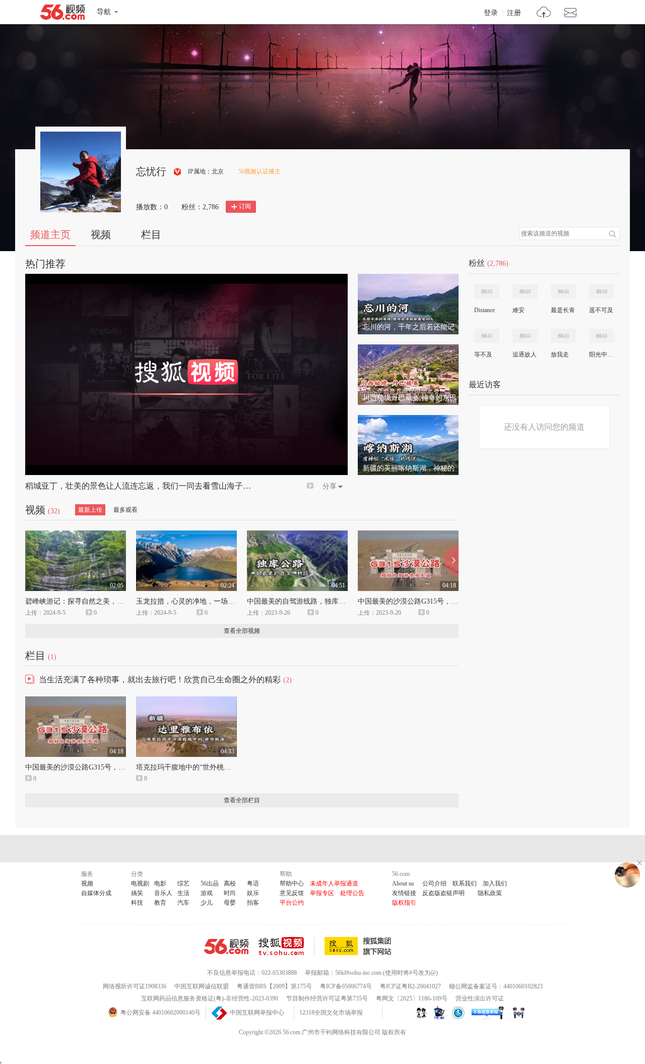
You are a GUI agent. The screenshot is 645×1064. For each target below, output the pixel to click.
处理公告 (352, 893)
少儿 (207, 902)
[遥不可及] (601, 291)
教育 (160, 902)
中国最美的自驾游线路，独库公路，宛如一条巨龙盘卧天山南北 (345, 601)
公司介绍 (434, 883)
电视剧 (140, 883)
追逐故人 (524, 354)
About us (403, 883)
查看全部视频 (242, 630)
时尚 (230, 893)
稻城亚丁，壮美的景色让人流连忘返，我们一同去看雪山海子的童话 (146, 486)
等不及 (483, 354)
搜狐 (360, 946)
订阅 (245, 206)
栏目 (151, 234)
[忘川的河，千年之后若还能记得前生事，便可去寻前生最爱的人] (408, 278)
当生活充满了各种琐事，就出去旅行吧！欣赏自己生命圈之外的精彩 (160, 679)
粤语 (253, 883)
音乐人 (163, 893)
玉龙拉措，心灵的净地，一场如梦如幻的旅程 (206, 601)
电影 (160, 883)
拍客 (253, 902)
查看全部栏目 (242, 800)
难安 (518, 310)
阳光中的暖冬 (601, 354)
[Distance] (486, 291)
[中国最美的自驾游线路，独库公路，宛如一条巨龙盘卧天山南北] (297, 535)
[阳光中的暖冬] (601, 335)
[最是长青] (563, 291)
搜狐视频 (286, 946)
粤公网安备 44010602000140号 (160, 1012)
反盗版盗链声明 (443, 893)
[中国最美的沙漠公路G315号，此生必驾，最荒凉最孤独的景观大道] (408, 535)
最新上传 (90, 509)
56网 (226, 946)
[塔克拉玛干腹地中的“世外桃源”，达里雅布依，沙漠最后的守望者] (186, 700)
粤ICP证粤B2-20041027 (410, 986)
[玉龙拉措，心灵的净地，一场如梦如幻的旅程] (186, 535)
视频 (101, 234)
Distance (484, 310)
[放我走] (563, 335)
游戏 (207, 893)
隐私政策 (490, 893)
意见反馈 (292, 893)
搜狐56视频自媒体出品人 (177, 171)
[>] (544, 13)
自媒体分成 (96, 893)
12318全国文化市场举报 (331, 1012)
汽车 (183, 902)
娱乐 (253, 893)
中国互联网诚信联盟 (201, 986)
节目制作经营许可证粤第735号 (327, 998)
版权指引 (404, 902)
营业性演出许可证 (480, 998)
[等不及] (486, 335)
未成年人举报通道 (334, 883)
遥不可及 (601, 310)
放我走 (560, 354)
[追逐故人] (525, 335)
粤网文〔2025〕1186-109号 (411, 998)
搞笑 (137, 893)
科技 (137, 902)
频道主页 (50, 234)
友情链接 (404, 893)
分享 (329, 486)
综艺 (183, 883)
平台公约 (292, 902)
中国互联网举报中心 (257, 1012)
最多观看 (125, 509)
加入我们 (495, 883)
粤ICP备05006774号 (346, 986)
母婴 (230, 902)
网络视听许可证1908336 (134, 986)
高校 (230, 883)
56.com (62, 14)
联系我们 (465, 883)
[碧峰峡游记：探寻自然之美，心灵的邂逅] (75, 535)
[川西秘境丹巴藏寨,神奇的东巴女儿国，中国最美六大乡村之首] (408, 348)
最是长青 (563, 310)
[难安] (525, 291)
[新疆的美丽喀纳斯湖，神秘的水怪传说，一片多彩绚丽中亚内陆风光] (408, 419)
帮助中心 (292, 883)
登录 (491, 13)
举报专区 (322, 893)
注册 (514, 13)
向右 (451, 561)
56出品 (210, 883)
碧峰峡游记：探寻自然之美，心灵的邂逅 (88, 601)
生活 (183, 893)
